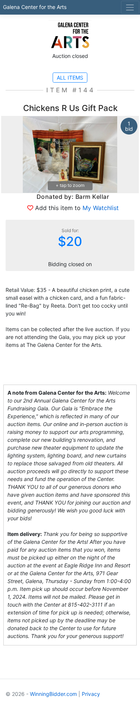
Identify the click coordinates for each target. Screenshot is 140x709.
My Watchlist (101, 208)
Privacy (91, 694)
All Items (70, 77)
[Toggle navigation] (130, 7)
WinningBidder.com (53, 694)
